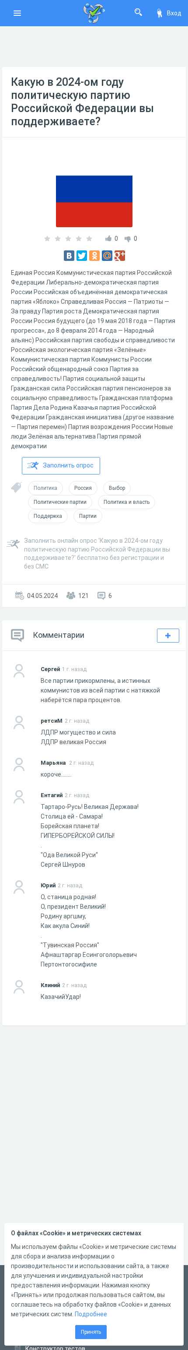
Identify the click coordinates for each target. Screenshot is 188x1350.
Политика (45, 488)
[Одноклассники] (94, 255)
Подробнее (91, 1314)
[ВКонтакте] (69, 255)
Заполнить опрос (68, 465)
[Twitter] (82, 255)
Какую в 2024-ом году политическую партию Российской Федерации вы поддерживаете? (82, 102)
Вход (174, 13)
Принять (91, 1332)
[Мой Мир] (107, 255)
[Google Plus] (120, 255)
